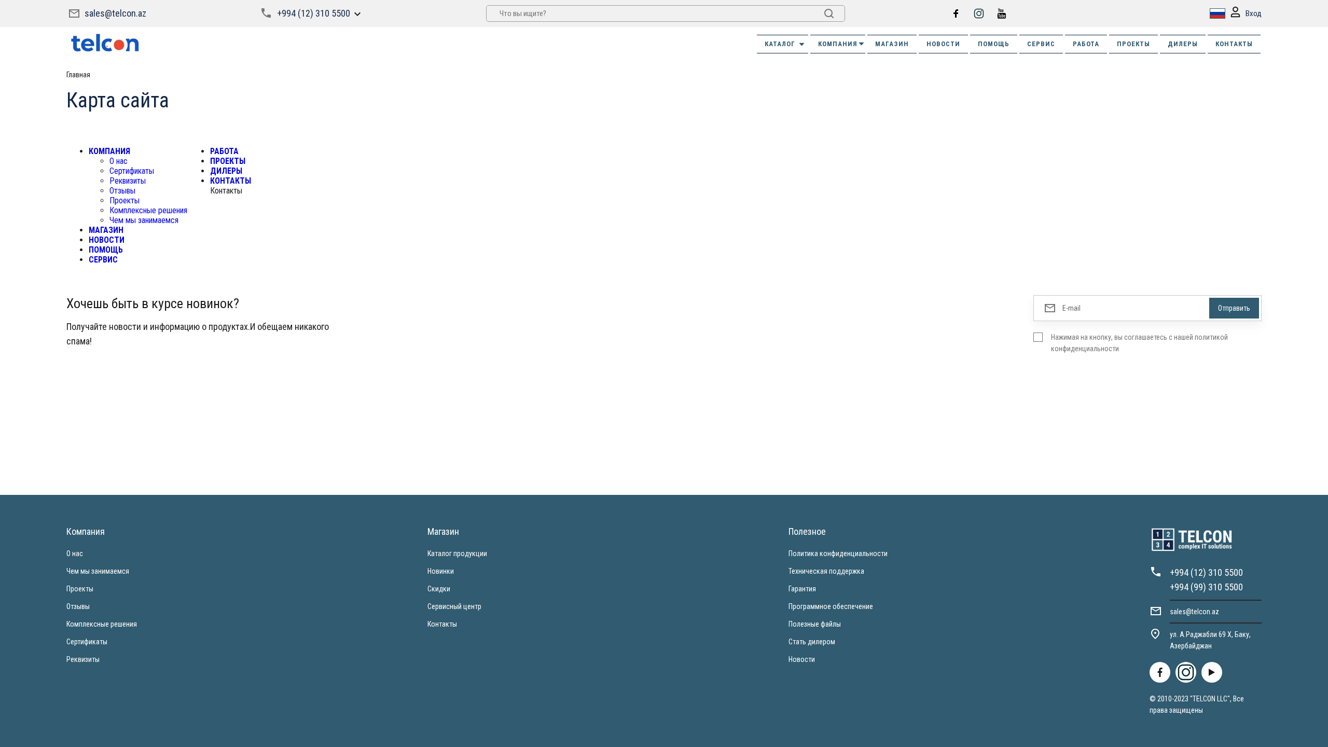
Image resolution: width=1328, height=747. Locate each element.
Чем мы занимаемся (143, 220)
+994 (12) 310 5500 (313, 13)
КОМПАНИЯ (837, 44)
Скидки (438, 589)
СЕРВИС (1041, 44)
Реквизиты (127, 181)
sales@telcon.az (115, 13)
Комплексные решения (148, 210)
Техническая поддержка (826, 571)
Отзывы (122, 191)
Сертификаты (131, 171)
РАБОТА (1086, 44)
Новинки (440, 571)
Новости (802, 659)
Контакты (442, 624)
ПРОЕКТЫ (1133, 44)
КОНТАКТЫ (1234, 44)
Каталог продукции (457, 553)
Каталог (780, 44)
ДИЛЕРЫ (1183, 44)
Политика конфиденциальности (838, 553)
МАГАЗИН (892, 44)
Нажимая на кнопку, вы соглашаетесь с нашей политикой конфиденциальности (1139, 343)
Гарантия (802, 589)
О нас (118, 161)
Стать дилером (812, 642)
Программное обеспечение (831, 606)
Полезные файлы (815, 624)
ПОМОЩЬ (993, 44)
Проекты (124, 200)
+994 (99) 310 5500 (1206, 587)
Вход (1254, 13)
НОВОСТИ (943, 44)
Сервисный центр (454, 606)
